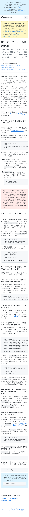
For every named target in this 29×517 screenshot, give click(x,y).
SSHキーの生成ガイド (17, 130)
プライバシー (17, 508)
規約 (12, 508)
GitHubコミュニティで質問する (10, 498)
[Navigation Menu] (26, 17)
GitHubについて (20, 510)
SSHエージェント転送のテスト (9, 67)
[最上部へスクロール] (25, 513)
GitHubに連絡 (12, 509)
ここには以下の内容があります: (9, 63)
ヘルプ (7, 509)
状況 (3, 509)
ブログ (14, 510)
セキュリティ (24, 508)
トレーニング (8, 510)
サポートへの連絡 (7, 500)
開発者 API (23, 509)
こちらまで (20, 10)
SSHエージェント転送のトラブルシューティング (13, 69)
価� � (18, 509)
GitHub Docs (8, 17)
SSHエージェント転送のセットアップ (10, 65)
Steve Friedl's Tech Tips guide (18, 114)
